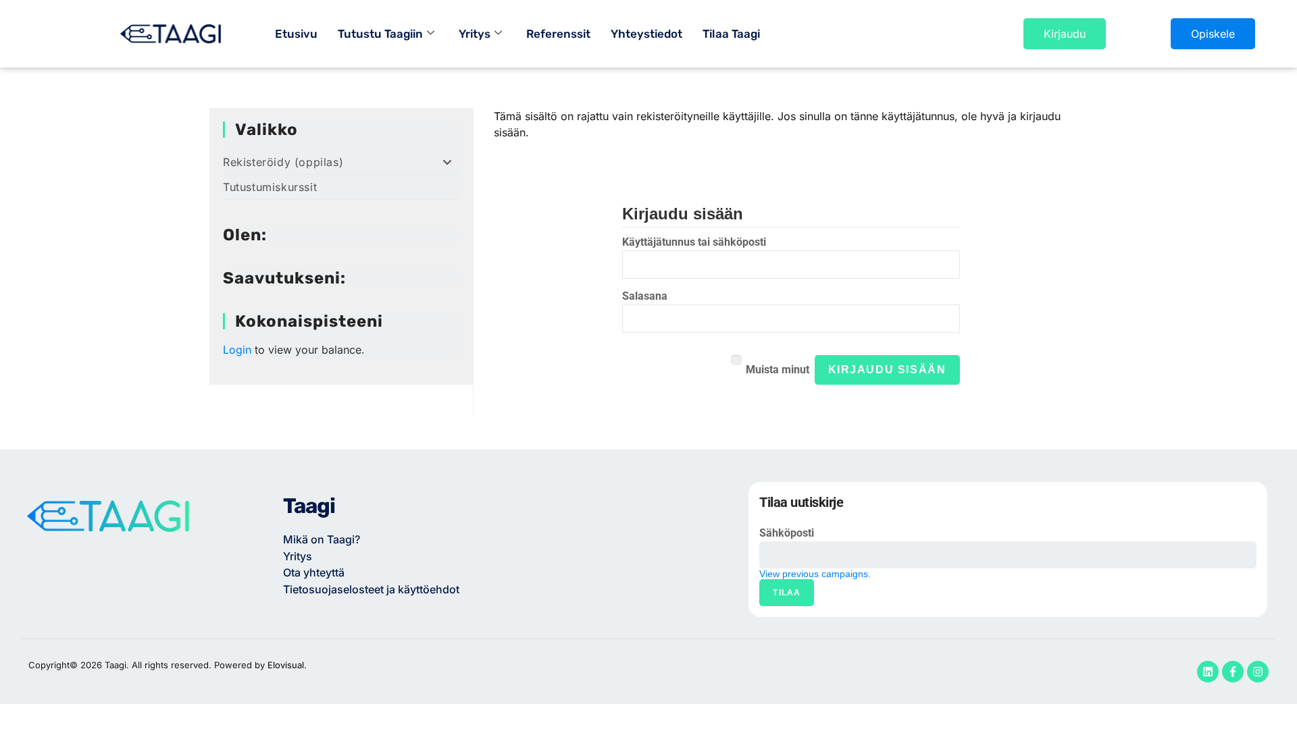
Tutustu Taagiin (380, 33)
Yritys (474, 33)
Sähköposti (786, 532)
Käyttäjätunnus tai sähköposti (694, 242)
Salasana (644, 296)
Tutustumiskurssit (270, 187)
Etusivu (296, 33)
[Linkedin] (1208, 671)
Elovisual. (287, 664)
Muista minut (777, 369)
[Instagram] (1258, 671)
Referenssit (558, 33)
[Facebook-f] (1233, 671)
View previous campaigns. (815, 573)
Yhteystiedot (646, 33)
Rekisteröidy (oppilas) (283, 162)
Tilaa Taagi (731, 33)
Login (237, 349)
